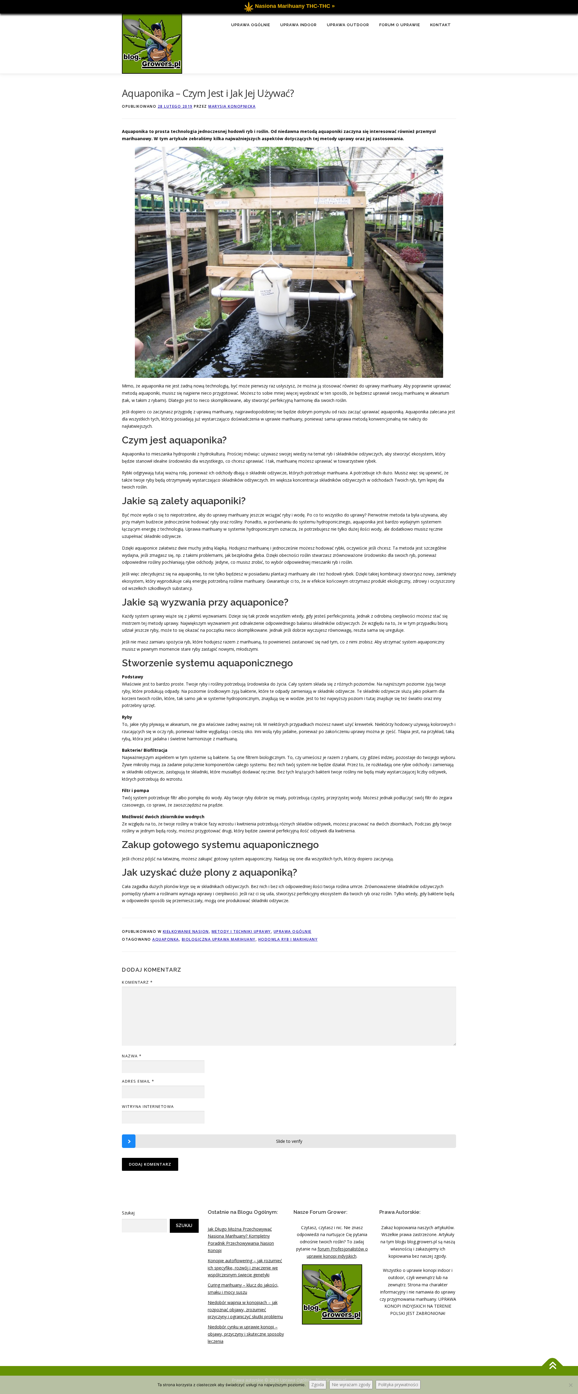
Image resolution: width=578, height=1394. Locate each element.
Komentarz (137, 982)
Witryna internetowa (148, 1106)
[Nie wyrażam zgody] (570, 1385)
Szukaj (128, 1213)
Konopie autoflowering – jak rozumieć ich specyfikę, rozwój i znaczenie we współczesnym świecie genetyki (245, 1268)
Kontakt (440, 25)
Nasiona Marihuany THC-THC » (295, 6)
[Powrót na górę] (552, 1366)
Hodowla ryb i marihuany (288, 939)
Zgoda (317, 1384)
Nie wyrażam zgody (351, 1384)
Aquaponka (165, 939)
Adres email (138, 1081)
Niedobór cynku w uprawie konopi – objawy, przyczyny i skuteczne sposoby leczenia (246, 1334)
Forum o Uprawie (399, 25)
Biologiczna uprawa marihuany (219, 939)
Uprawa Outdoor (348, 25)
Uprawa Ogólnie (250, 25)
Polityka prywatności (398, 1384)
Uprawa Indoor (298, 25)
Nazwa (132, 1056)
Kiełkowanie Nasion (186, 931)
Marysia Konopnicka (232, 106)
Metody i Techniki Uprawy (241, 931)
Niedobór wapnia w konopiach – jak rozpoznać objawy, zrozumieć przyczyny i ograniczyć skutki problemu (245, 1310)
